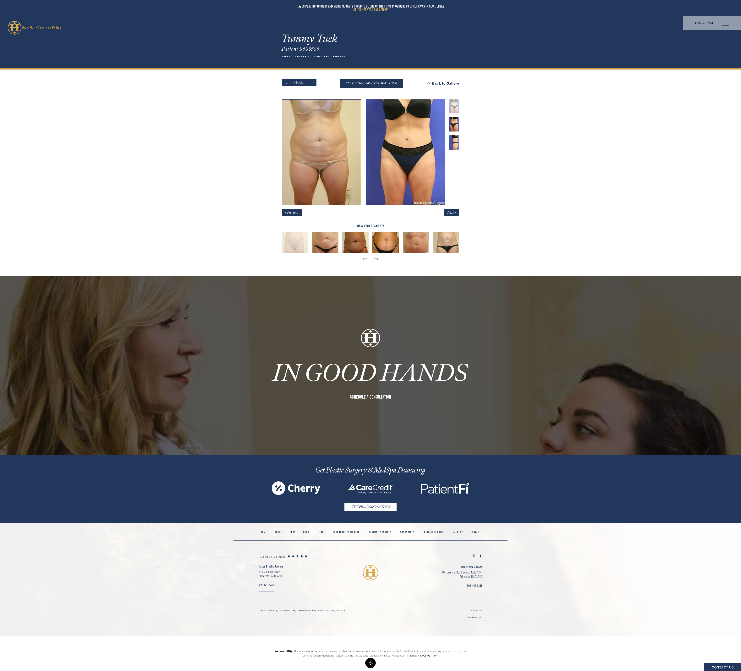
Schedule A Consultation (370, 397)
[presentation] (365, 259)
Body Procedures (330, 56)
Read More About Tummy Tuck (371, 83)
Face (322, 532)
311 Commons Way (270, 574)
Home (286, 56)
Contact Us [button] (723, 667)
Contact (476, 532)
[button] (370, 663)
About (278, 532)
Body (292, 532)
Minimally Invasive (380, 532)
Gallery (302, 56)
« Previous (292, 212)
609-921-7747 (430, 655)
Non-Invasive (407, 532)
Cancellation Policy (474, 617)
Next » (451, 212)
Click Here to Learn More (370, 10)
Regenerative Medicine (347, 532)
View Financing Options (370, 507)
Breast (307, 532)
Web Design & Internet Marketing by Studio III (326, 610)
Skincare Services (434, 532)
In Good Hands (370, 373)
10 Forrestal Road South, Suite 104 (462, 574)
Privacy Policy (476, 610)
